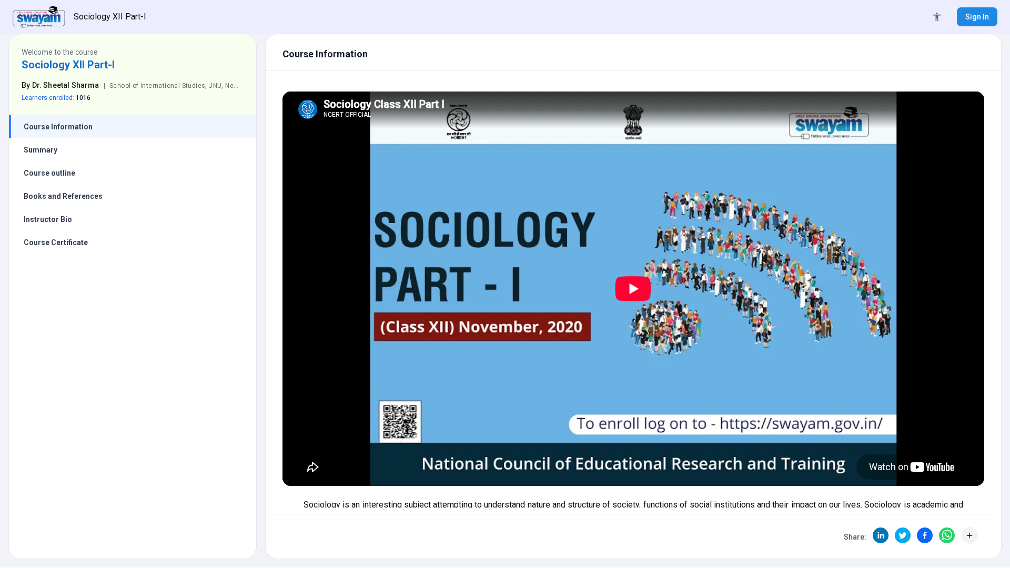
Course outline (49, 173)
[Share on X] (903, 535)
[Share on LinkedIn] (880, 535)
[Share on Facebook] (925, 535)
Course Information (58, 127)
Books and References (63, 196)
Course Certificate (56, 242)
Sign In (977, 17)
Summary (40, 150)
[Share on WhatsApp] (947, 535)
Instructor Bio (48, 219)
